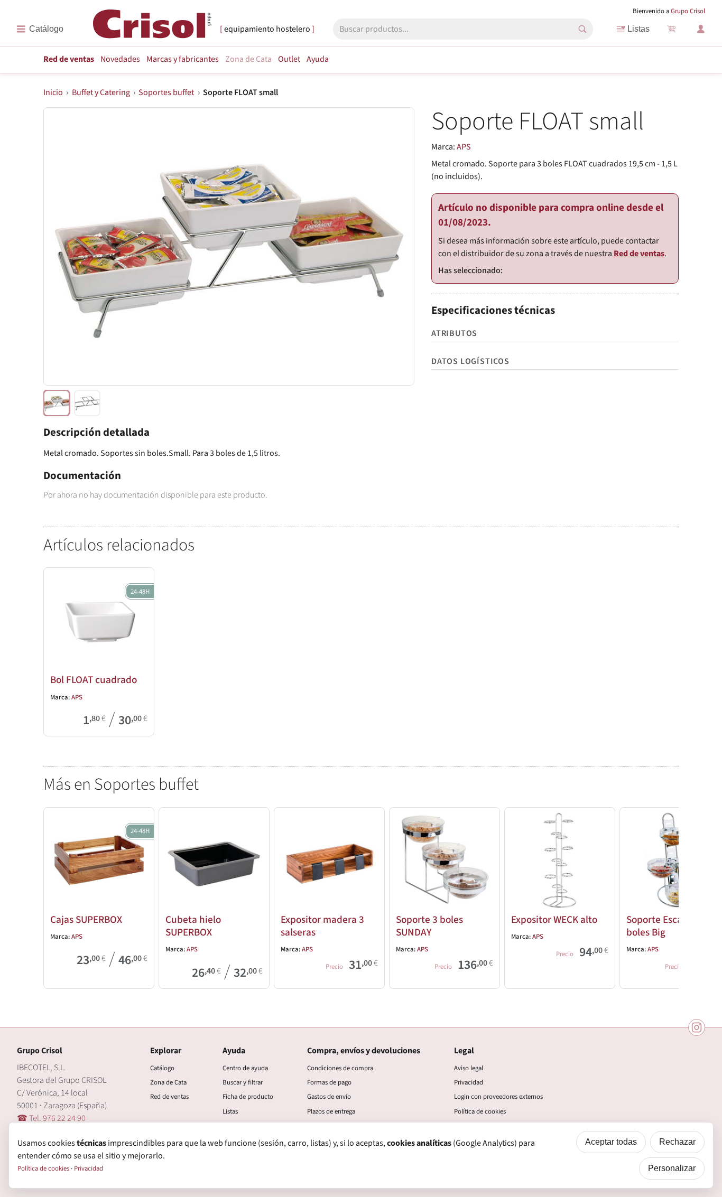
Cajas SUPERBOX (86, 919)
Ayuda (318, 59)
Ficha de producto (248, 1096)
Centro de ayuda (245, 1068)
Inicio (53, 92)
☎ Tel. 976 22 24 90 (51, 1118)
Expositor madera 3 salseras (322, 926)
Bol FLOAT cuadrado (93, 679)
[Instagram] (696, 1027)
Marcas (182, 59)
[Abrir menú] (40, 29)
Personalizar (672, 1168)
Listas (638, 28)
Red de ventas (68, 59)
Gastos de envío (329, 1096)
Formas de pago (329, 1082)
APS (464, 147)
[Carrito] (671, 29)
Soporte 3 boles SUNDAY (429, 926)
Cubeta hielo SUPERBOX (193, 926)
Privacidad (468, 1082)
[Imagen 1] (56, 403)
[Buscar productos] (582, 29)
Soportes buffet (166, 92)
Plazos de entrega (331, 1111)
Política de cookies (480, 1111)
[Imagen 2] (87, 403)
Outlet (289, 59)
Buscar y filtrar (243, 1082)
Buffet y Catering (101, 92)
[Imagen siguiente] (393, 246)
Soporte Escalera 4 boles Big (666, 926)
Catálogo (162, 1068)
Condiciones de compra (340, 1068)
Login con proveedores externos (498, 1096)
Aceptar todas (611, 1141)
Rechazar (677, 1141)
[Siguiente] (666, 896)
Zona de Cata (248, 59)
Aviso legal (468, 1068)
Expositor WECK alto (554, 919)
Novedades (120, 59)
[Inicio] (152, 28)
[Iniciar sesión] (701, 29)
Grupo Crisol (688, 11)
